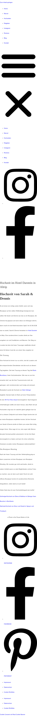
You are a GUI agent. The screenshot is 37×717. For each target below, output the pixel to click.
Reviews (6, 33)
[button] (18, 85)
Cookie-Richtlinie (9, 692)
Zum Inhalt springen (6, 2)
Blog (5, 38)
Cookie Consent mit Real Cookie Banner (12, 714)
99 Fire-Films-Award (11, 400)
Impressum (7, 682)
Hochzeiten (7, 18)
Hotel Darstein (32, 330)
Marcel (6, 13)
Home (6, 8)
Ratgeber (7, 23)
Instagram (7, 28)
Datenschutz (8, 687)
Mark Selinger (26, 390)
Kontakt (6, 43)
